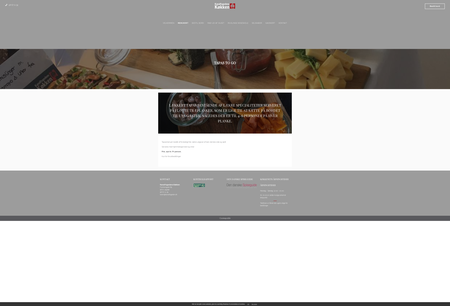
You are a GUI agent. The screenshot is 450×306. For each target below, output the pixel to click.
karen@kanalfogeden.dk (168, 194)
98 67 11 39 (13, 5)
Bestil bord (435, 6)
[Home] (225, 6)
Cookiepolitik (225, 218)
